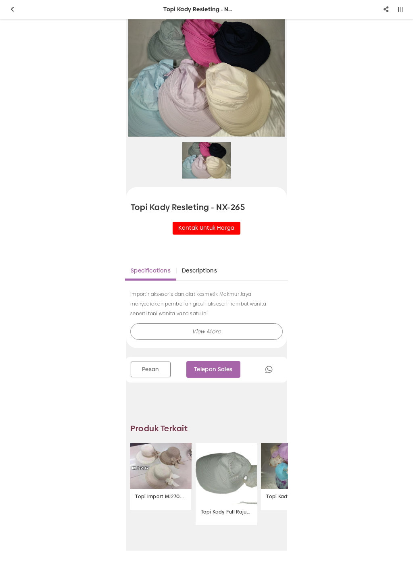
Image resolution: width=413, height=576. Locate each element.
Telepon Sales (213, 369)
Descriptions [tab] (199, 270)
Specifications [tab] (151, 270)
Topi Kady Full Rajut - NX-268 (226, 512)
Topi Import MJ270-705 (160, 496)
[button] (206, 331)
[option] (206, 78)
